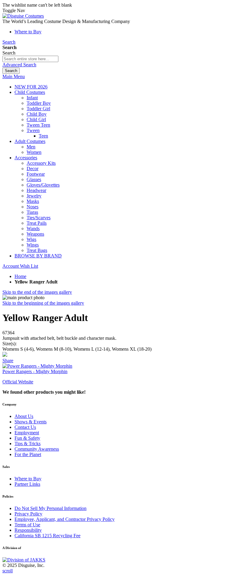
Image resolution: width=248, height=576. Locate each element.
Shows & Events (31, 421)
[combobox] (30, 59)
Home (20, 276)
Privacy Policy (28, 513)
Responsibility (28, 530)
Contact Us (25, 427)
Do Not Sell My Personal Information (50, 508)
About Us (24, 416)
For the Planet (28, 454)
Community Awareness (37, 449)
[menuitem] (31, 86)
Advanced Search (19, 64)
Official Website (17, 381)
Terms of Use (27, 524)
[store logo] (23, 15)
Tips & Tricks (28, 443)
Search (8, 42)
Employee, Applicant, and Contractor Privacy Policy (65, 519)
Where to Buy (28, 31)
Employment (27, 432)
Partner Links (27, 484)
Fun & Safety (27, 438)
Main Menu (13, 76)
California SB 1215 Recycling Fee (47, 535)
